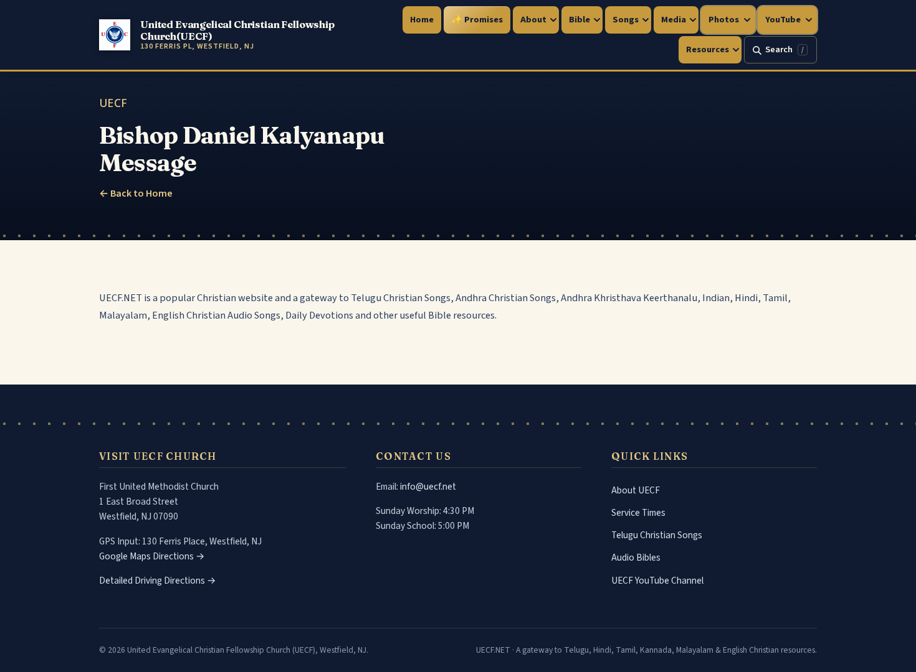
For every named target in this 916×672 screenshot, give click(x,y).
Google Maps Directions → (152, 556)
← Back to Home (136, 193)
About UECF (635, 490)
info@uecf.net (428, 486)
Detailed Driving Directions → (157, 580)
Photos (723, 19)
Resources (707, 49)
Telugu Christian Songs (656, 535)
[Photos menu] (748, 20)
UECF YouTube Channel (657, 580)
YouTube (783, 19)
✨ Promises (477, 19)
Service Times (638, 513)
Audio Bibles (636, 557)
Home (422, 19)
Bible (579, 19)
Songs (626, 19)
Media (673, 19)
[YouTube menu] (810, 20)
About (533, 19)
